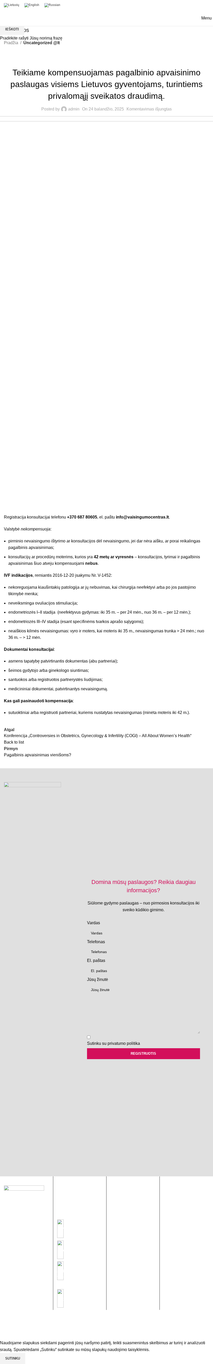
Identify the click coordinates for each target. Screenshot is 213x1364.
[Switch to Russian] (52, 5)
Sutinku (12, 1358)
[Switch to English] (31, 5)
